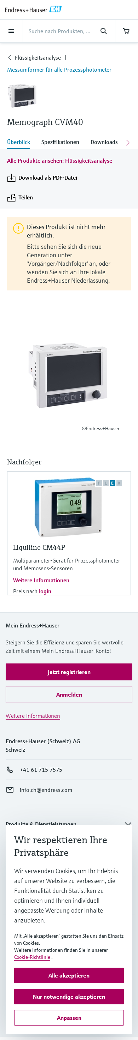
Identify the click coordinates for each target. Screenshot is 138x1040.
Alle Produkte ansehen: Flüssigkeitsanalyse (59, 160)
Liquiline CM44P (39, 547)
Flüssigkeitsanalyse (38, 57)
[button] (69, 671)
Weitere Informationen (41, 580)
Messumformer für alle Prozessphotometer (59, 69)
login (45, 591)
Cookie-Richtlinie (32, 957)
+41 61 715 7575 (41, 769)
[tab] (21, 142)
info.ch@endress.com (46, 789)
